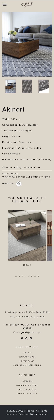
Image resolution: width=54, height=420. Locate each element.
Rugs (20, 167)
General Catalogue (27, 394)
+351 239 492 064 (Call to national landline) (29, 326)
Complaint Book (27, 357)
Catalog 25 (27, 381)
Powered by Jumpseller (33, 414)
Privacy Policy (27, 361)
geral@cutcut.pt (31, 332)
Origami (27, 265)
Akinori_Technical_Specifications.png (27, 176)
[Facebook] (18, 183)
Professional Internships (27, 365)
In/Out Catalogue (27, 389)
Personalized (32, 167)
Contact (27, 353)
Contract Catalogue (27, 385)
